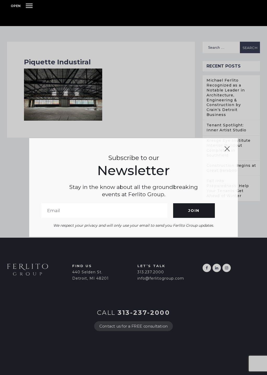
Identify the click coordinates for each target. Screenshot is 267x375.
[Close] (227, 148)
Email (104, 210)
